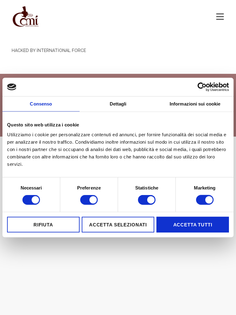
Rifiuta (43, 224)
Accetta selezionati (118, 224)
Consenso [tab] (41, 103)
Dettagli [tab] (118, 103)
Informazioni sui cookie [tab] (195, 103)
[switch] (89, 200)
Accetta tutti (192, 224)
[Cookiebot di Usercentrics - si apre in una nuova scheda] (202, 87)
